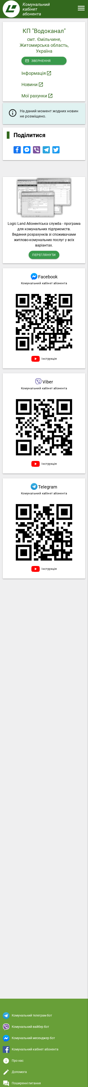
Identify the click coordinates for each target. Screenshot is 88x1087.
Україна (44, 51)
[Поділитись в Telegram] (46, 152)
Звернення (38, 61)
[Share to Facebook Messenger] (27, 152)
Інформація (33, 73)
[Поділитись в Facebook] (17, 152)
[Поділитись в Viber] (37, 152)
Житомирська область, (44, 45)
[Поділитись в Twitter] (55, 152)
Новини (29, 84)
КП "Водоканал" (44, 31)
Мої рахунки (34, 96)
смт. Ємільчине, (44, 39)
